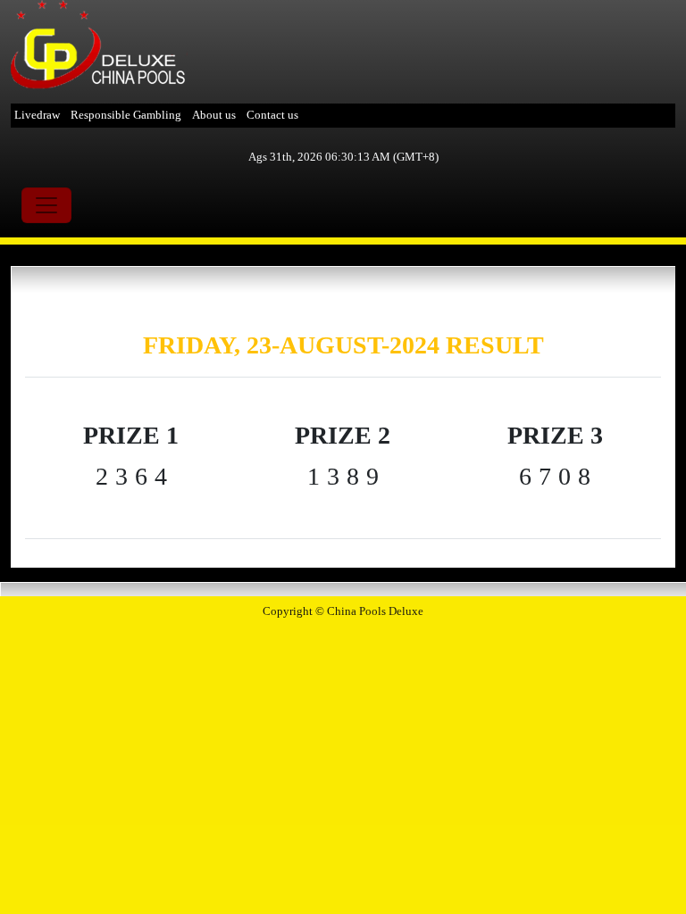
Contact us (272, 115)
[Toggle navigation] (46, 205)
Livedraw (37, 115)
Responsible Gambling (126, 115)
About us (214, 115)
